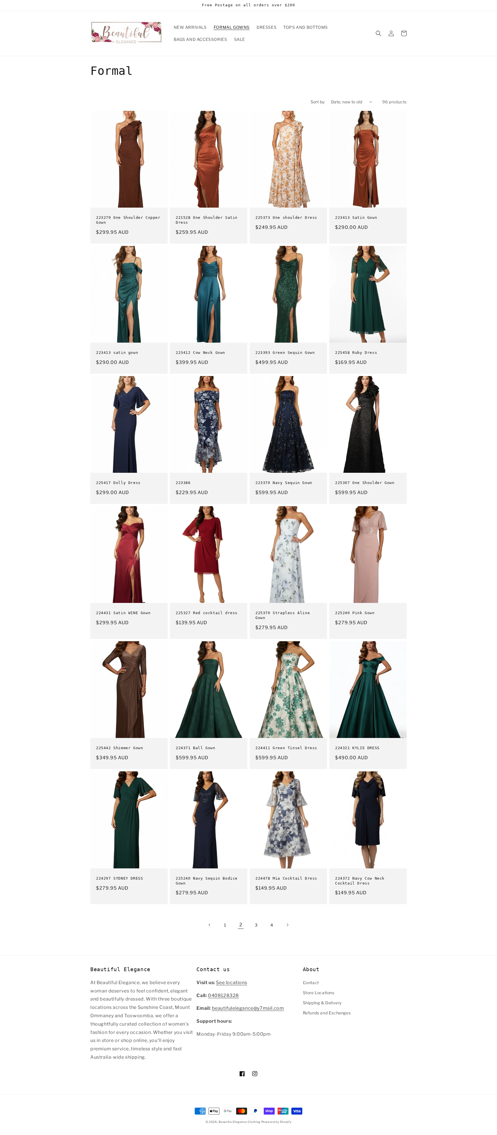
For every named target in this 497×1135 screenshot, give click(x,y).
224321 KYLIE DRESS (357, 748)
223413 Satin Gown (356, 217)
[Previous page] (209, 924)
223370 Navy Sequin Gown (283, 483)
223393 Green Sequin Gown (285, 352)
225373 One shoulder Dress (286, 217)
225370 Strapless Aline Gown (282, 615)
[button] (378, 33)
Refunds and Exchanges (327, 1012)
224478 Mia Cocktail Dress (286, 878)
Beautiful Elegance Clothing (240, 1121)
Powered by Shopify (276, 1121)
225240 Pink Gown (355, 613)
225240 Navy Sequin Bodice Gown (207, 880)
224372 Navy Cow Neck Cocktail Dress (360, 880)
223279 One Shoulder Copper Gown (128, 220)
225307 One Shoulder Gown (364, 483)
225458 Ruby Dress (356, 352)
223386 (183, 483)
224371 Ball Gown (195, 748)
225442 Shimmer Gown (119, 748)
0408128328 (223, 995)
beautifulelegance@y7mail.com (248, 1008)
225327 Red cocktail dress (207, 613)
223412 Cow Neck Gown (200, 352)
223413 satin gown (117, 352)
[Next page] (287, 924)
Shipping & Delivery (322, 1002)
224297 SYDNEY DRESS (119, 878)
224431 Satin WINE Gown (123, 613)
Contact (311, 982)
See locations (231, 982)
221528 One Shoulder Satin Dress (207, 220)
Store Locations (318, 992)
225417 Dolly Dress (118, 483)
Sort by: (318, 101)
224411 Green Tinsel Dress (286, 748)
